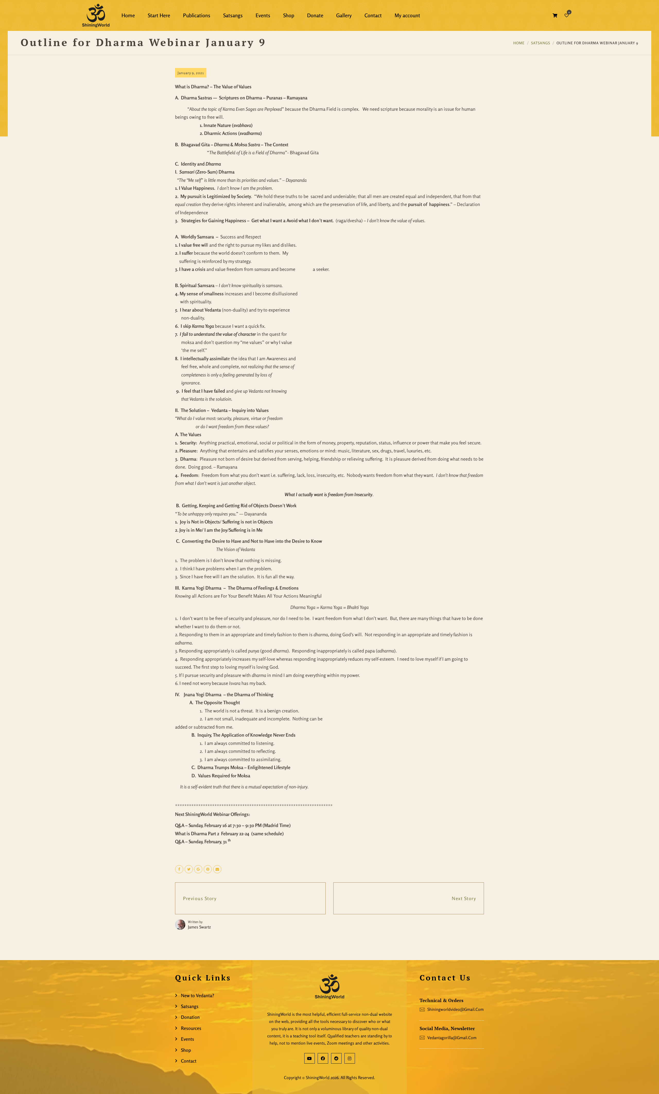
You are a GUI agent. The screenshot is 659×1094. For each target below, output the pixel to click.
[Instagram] (349, 1058)
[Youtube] (309, 1058)
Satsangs (540, 43)
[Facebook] (323, 1058)
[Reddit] (336, 1058)
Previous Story (199, 898)
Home (519, 43)
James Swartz (199, 926)
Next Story (464, 898)
